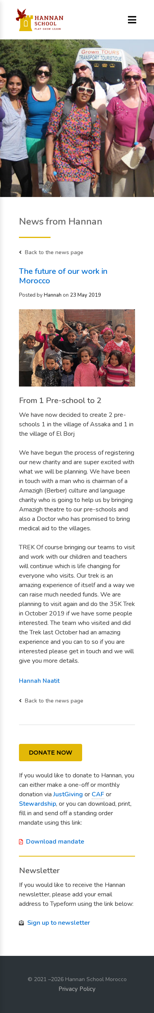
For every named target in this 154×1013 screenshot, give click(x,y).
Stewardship (37, 803)
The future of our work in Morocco (63, 276)
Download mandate (55, 841)
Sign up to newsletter (58, 922)
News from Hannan (60, 221)
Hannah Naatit (39, 681)
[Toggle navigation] (132, 20)
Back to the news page (54, 252)
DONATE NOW (50, 752)
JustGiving (68, 794)
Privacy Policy (77, 989)
